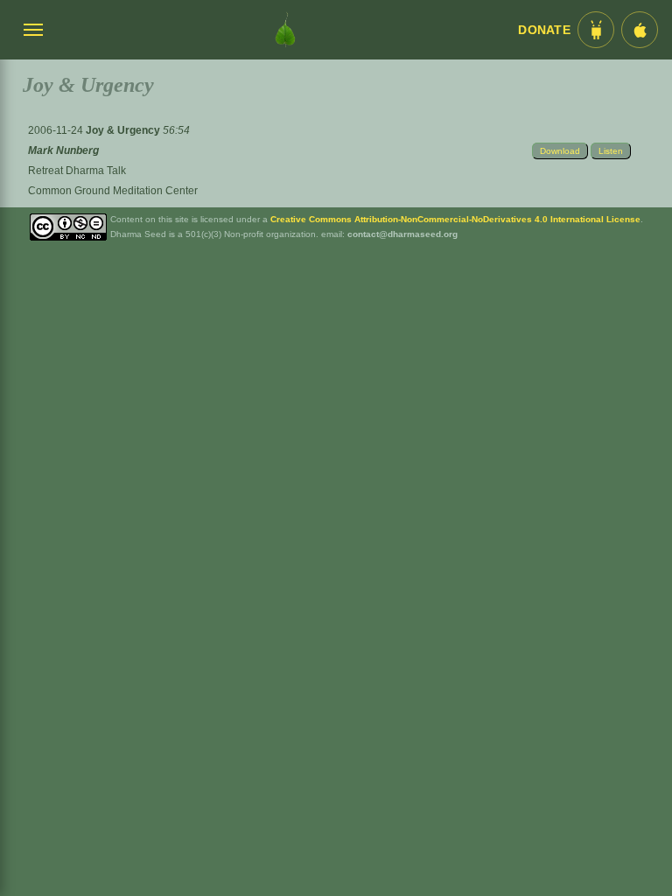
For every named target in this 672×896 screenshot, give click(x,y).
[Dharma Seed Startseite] (285, 29)
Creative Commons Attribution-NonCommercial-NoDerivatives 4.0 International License (455, 219)
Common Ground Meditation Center (113, 191)
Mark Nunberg (63, 150)
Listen (610, 151)
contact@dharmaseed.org (402, 234)
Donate (544, 30)
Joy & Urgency (124, 130)
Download (560, 151)
